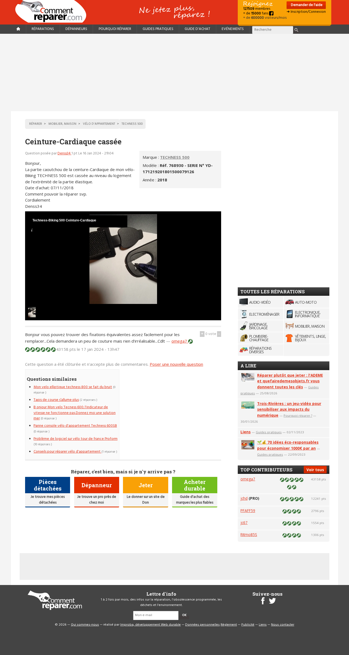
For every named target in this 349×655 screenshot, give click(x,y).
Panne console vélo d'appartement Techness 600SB (75, 426)
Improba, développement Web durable (150, 624)
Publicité (247, 624)
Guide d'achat (197, 29)
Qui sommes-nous (85, 624)
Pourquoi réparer (115, 29)
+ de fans (256, 13)
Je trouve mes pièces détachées (48, 499)
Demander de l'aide (306, 5)
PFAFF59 (247, 510)
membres (256, 9)
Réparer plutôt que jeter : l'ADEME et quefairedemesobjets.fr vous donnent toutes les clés (290, 381)
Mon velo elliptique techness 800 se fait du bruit (73, 387)
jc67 (244, 522)
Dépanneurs (76, 29)
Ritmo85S (248, 534)
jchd (244, 498)
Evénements (233, 29)
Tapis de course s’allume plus (56, 400)
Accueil (53, 11)
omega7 (180, 341)
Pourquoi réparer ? (298, 415)
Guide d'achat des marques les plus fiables (194, 499)
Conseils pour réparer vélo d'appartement (67, 452)
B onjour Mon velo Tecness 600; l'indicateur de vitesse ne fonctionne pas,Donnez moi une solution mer (75, 412)
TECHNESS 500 (174, 157)
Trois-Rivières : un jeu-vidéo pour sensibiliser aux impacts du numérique (289, 409)
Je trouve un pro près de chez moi (96, 499)
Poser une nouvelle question (176, 364)
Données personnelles (202, 624)
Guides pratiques (158, 29)
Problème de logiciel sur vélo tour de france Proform (76, 439)
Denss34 (64, 153)
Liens (245, 431)
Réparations (43, 29)
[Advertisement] (174, 72)
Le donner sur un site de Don (146, 499)
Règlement (229, 624)
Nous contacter (282, 624)
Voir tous (315, 469)
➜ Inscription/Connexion (306, 12)
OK (184, 615)
